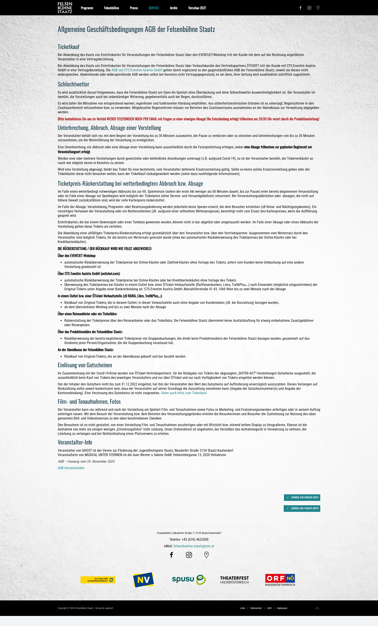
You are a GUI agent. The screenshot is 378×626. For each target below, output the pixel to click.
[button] (317, 608)
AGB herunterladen (71, 468)
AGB (269, 608)
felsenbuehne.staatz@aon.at (194, 546)
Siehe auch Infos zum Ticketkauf (184, 393)
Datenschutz (256, 608)
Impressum (282, 608)
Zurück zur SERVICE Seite (304, 497)
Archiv (173, 7)
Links (242, 608)
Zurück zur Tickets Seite (304, 508)
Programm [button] (87, 7)
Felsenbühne (111, 7)
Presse (134, 7)
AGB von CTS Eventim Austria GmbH (137, 70)
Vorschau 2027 (197, 7)
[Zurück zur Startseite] (65, 7)
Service (154, 7)
